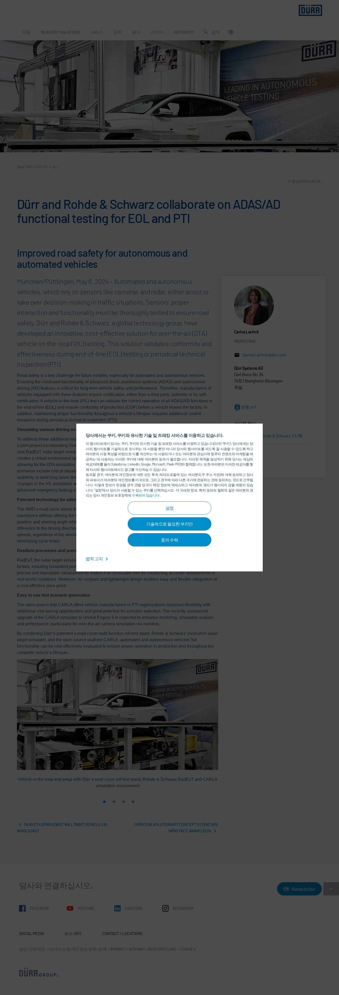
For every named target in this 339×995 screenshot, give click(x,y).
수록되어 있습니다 (146, 495)
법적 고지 (95, 558)
